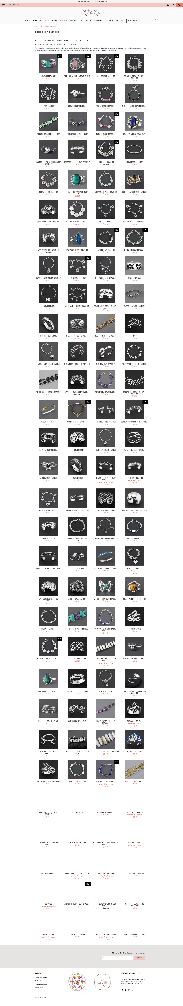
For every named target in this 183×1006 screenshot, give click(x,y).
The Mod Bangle (134, 265)
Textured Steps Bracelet (105, 409)
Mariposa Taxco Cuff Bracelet (77, 379)
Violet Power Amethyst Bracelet (105, 708)
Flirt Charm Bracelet (105, 209)
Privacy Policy (39, 987)
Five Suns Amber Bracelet (134, 922)
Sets (82, 21)
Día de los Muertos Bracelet (48, 646)
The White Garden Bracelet (77, 209)
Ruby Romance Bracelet (105, 121)
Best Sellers (33, 21)
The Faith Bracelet (48, 616)
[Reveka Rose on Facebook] (122, 990)
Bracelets (64, 21)
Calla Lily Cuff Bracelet (48, 437)
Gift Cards (120, 21)
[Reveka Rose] (91, 12)
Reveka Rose (43, 997)
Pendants (88, 21)
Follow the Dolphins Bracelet (134, 351)
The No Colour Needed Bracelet (48, 379)
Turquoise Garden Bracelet (48, 121)
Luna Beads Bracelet (134, 149)
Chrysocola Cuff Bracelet (48, 678)
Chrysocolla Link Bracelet (105, 922)
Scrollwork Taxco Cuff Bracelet (134, 409)
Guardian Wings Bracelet (134, 293)
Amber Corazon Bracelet (77, 409)
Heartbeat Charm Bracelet (105, 437)
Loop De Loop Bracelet (105, 63)
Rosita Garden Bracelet (105, 93)
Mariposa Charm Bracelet (105, 265)
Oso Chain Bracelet (48, 293)
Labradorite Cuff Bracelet (77, 237)
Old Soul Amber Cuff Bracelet (134, 179)
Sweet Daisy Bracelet (134, 799)
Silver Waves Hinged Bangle (48, 769)
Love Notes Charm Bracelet (134, 209)
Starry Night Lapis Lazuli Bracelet (105, 616)
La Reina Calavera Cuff (77, 586)
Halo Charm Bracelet (77, 265)
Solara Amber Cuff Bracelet (134, 586)
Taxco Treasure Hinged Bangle (77, 678)
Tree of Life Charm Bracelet (77, 830)
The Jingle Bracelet (105, 678)
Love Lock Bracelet (134, 556)
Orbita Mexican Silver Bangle (77, 860)
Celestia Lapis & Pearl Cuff (134, 121)
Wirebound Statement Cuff (48, 708)
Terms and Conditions (41, 984)
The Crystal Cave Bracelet (105, 379)
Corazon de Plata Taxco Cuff (48, 209)
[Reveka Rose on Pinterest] (125, 990)
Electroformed (99, 21)
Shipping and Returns (41, 977)
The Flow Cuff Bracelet (105, 351)
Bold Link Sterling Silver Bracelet (134, 63)
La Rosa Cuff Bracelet (48, 465)
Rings (46, 21)
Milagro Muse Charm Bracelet (105, 526)
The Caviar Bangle (134, 708)
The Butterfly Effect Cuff (77, 799)
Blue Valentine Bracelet (105, 769)
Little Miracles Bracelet (134, 237)
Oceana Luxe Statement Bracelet (105, 739)
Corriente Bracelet (48, 860)
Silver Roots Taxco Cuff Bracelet (105, 465)
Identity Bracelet (134, 526)
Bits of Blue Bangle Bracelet (105, 556)
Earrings (54, 21)
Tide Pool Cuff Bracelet (134, 860)
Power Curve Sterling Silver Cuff (105, 293)
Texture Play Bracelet (105, 237)
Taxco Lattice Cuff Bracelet (77, 646)
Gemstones (110, 21)
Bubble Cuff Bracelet (134, 465)
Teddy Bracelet (48, 922)
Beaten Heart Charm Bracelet (48, 351)
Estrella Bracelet (134, 830)
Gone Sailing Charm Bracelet (77, 293)
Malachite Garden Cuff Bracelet (77, 891)
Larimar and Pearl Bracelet (105, 179)
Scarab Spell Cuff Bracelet (134, 646)
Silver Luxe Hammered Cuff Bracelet (48, 586)
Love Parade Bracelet (77, 769)
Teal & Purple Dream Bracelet (77, 616)
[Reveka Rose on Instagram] (129, 990)
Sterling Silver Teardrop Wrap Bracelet (134, 678)
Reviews (16, 5)
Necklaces (74, 21)
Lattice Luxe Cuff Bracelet (105, 498)
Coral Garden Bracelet (48, 179)
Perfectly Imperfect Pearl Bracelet (105, 646)
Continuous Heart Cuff (77, 708)
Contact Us (6, 5)
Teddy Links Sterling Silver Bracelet (134, 379)
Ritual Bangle (77, 465)
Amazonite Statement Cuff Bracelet (77, 179)
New (26, 21)
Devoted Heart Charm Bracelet (48, 265)
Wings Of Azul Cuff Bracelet (105, 586)
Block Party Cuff (48, 526)
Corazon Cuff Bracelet (77, 93)
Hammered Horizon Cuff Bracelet (48, 739)
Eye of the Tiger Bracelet (105, 323)
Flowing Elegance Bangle (134, 437)
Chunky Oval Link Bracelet (105, 860)
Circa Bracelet (48, 93)
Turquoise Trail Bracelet (77, 922)
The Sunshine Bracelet (134, 769)
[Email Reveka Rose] (132, 990)
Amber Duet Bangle (48, 409)
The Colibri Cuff (77, 437)
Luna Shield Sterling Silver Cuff (134, 498)
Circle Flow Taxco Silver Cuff (48, 556)
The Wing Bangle (134, 616)
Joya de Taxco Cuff (48, 891)
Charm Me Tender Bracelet (48, 498)
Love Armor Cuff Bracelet (48, 237)
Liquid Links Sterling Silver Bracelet (77, 526)
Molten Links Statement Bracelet (48, 799)
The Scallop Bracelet (105, 799)
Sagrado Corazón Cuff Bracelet (77, 149)
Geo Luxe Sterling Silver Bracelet (105, 891)
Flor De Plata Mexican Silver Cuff (77, 739)
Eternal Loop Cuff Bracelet (77, 556)
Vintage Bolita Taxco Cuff (77, 121)
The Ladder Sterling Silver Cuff (77, 351)
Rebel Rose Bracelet (105, 149)
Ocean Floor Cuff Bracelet (134, 739)
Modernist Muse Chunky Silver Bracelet (105, 830)
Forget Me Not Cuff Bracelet (77, 498)
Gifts (40, 21)
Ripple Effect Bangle (48, 323)
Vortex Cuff (134, 323)
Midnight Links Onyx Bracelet (134, 93)
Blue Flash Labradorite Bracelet (134, 891)
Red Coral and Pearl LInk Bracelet (48, 830)
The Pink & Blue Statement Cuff (77, 63)
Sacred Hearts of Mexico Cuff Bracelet (48, 149)
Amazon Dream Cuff (48, 63)
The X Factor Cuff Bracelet (77, 323)
